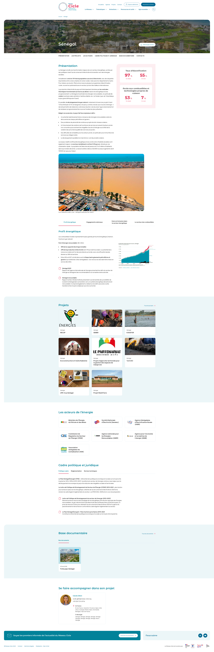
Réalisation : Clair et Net (42, 646)
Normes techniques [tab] (90, 471)
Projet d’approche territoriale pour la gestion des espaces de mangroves (106, 363)
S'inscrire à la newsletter (127, 635)
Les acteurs (88, 56)
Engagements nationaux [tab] (95, 222)
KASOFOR (130, 333)
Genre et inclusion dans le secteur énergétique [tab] (119, 222)
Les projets (76, 56)
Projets (114, 4)
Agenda (107, 4)
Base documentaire (126, 56)
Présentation (64, 56)
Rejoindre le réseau (148, 4)
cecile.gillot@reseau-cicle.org (82, 599)
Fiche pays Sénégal (67, 569)
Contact (119, 4)
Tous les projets (148, 305)
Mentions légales (29, 646)
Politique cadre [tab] (64, 471)
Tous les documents (147, 533)
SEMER (95, 333)
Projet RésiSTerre (100, 393)
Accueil (60, 16)
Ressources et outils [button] (127, 9)
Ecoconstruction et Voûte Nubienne (73, 361)
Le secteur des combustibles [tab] (144, 222)
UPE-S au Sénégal (66, 393)
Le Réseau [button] (88, 9)
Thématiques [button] (100, 9)
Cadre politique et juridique (106, 56)
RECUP (62, 333)
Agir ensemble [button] (143, 9)
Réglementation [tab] (76, 471)
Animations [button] (113, 9)
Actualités (101, 4)
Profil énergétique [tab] (70, 222)
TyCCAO (130, 361)
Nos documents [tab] (64, 540)
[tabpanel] (107, 257)
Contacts (140, 56)
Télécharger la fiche (148, 44)
